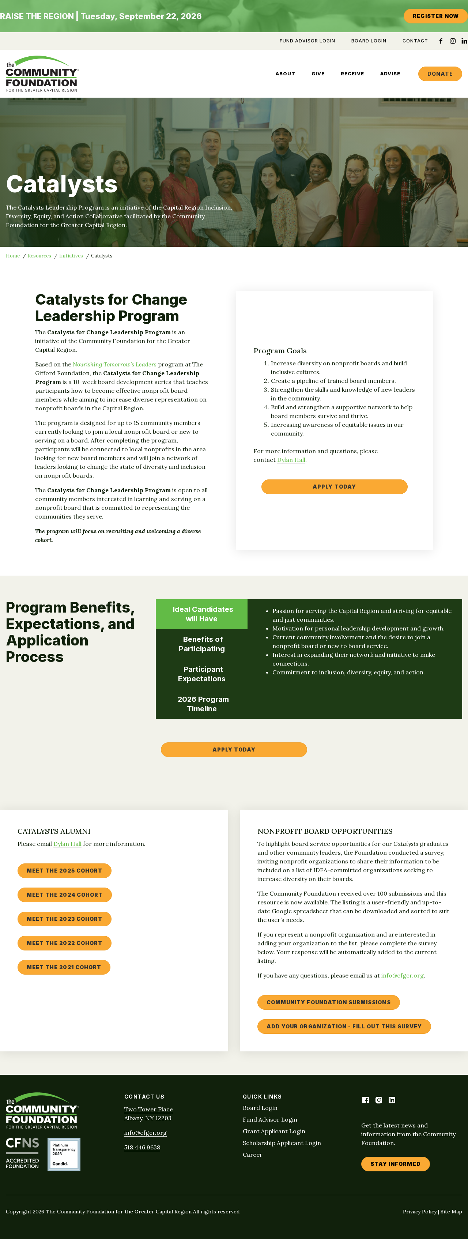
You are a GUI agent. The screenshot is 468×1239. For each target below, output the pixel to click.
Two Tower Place (148, 1109)
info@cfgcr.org (402, 975)
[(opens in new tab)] (22, 1166)
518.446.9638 (142, 1147)
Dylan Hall (291, 459)
